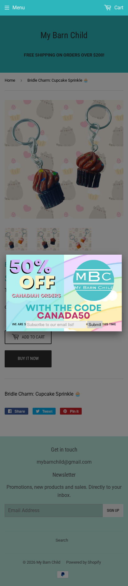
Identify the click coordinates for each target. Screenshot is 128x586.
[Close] (121, 254)
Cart (118, 8)
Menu (18, 8)
